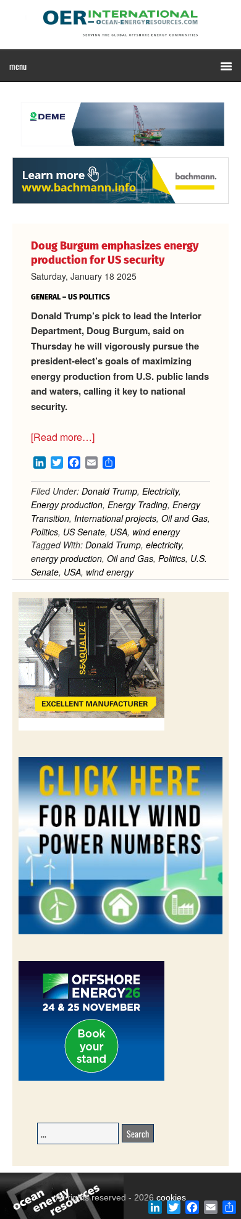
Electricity (160, 491)
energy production (66, 558)
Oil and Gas (184, 518)
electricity (164, 544)
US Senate (84, 532)
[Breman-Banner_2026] (91, 728)
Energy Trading (137, 504)
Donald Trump (109, 491)
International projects (115, 518)
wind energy (156, 532)
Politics (44, 532)
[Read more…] (63, 437)
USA (118, 532)
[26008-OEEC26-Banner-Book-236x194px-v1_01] (91, 1078)
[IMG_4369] (120, 151)
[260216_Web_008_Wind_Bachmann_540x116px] (120, 202)
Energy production (67, 504)
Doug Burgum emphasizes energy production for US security (114, 253)
